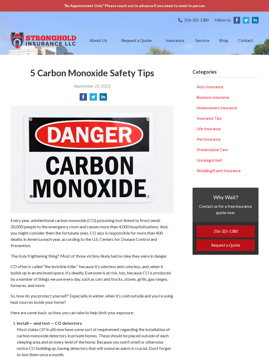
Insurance (175, 40)
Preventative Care (212, 150)
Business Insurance (213, 97)
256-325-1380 (196, 20)
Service (202, 40)
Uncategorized (209, 160)
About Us (98, 40)
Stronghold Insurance (43, 40)
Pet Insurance (209, 139)
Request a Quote (136, 40)
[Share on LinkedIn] (103, 98)
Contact (245, 40)
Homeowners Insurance (217, 108)
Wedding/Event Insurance (219, 171)
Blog (223, 40)
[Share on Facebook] (83, 98)
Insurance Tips (209, 118)
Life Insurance (209, 129)
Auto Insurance (210, 87)
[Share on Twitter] (93, 98)
